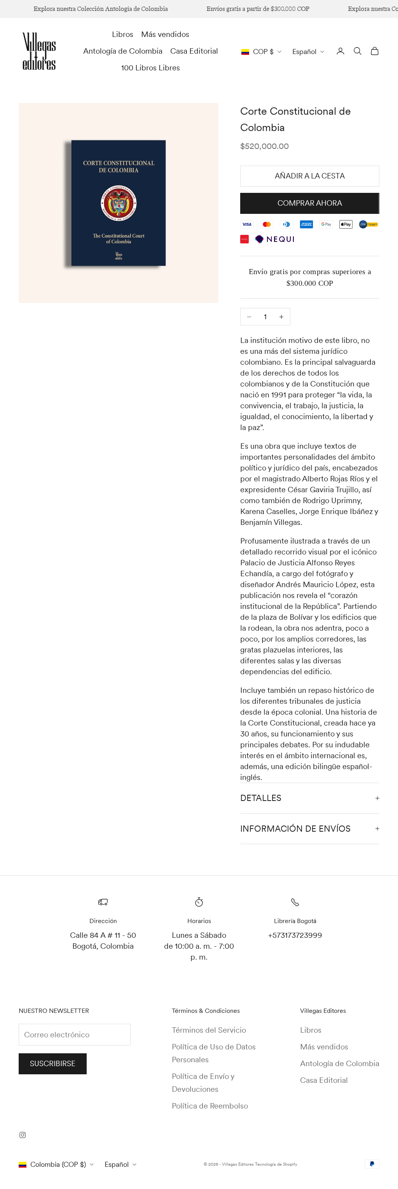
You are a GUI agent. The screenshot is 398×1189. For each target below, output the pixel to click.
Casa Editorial (194, 51)
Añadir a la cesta (310, 175)
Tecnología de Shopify (276, 1164)
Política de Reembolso (210, 1105)
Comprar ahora (310, 203)
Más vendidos (165, 34)
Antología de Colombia (122, 51)
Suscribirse (52, 1063)
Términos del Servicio (209, 1030)
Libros (122, 34)
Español (304, 51)
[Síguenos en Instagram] (22, 1135)
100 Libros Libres (150, 67)
